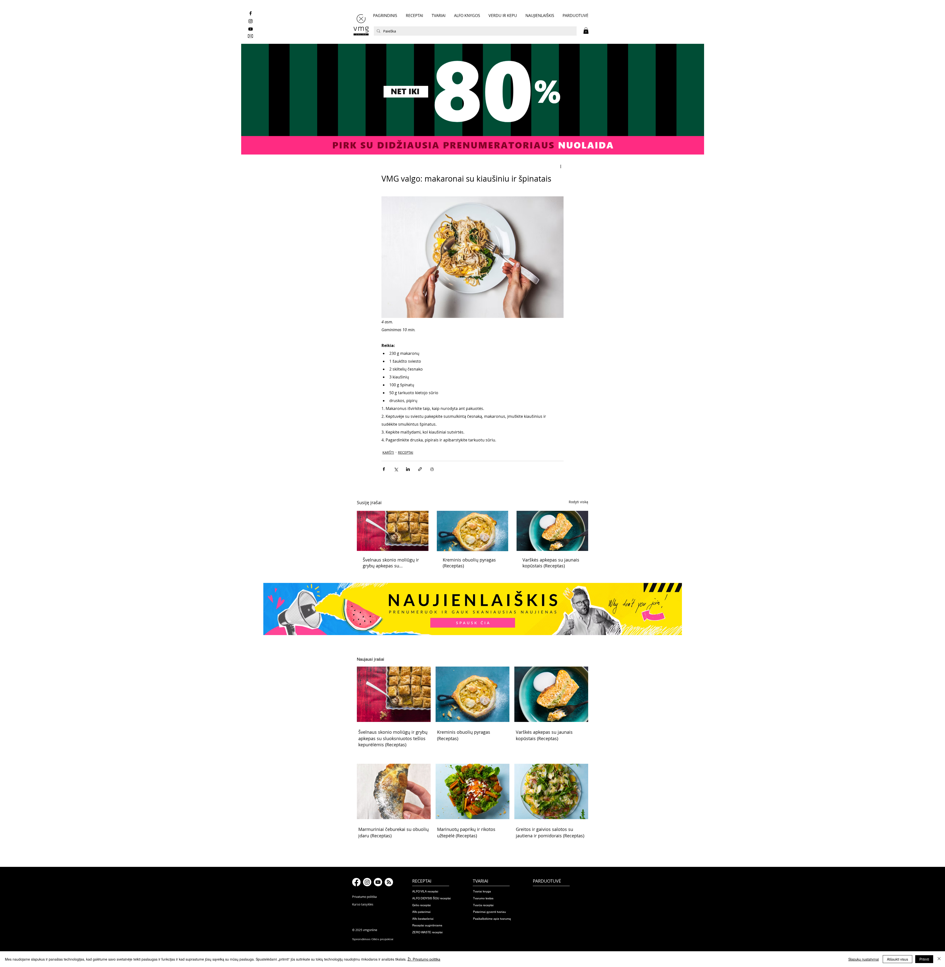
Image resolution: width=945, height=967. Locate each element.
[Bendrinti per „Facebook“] (383, 469)
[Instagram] (367, 882)
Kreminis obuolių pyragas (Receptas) (469, 563)
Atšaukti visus (897, 959)
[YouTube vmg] (250, 29)
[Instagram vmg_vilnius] (250, 21)
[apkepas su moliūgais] (392, 531)
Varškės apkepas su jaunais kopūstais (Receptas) (550, 563)
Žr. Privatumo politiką (424, 959)
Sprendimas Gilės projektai (372, 939)
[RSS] (389, 882)
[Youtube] (378, 882)
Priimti (924, 959)
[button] (586, 30)
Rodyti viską (578, 501)
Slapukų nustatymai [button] (863, 959)
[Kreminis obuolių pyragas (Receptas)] (472, 531)
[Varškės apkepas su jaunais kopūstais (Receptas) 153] (552, 531)
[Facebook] (356, 882)
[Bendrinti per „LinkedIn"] (408, 469)
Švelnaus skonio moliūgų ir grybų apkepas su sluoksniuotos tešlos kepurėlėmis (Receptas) (391, 563)
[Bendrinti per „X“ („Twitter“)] (396, 469)
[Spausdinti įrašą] (432, 469)
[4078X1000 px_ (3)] (472, 99)
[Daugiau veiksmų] (561, 166)
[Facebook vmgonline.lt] (250, 13)
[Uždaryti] (939, 959)
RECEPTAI (405, 452)
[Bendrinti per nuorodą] (420, 469)
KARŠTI (388, 452)
